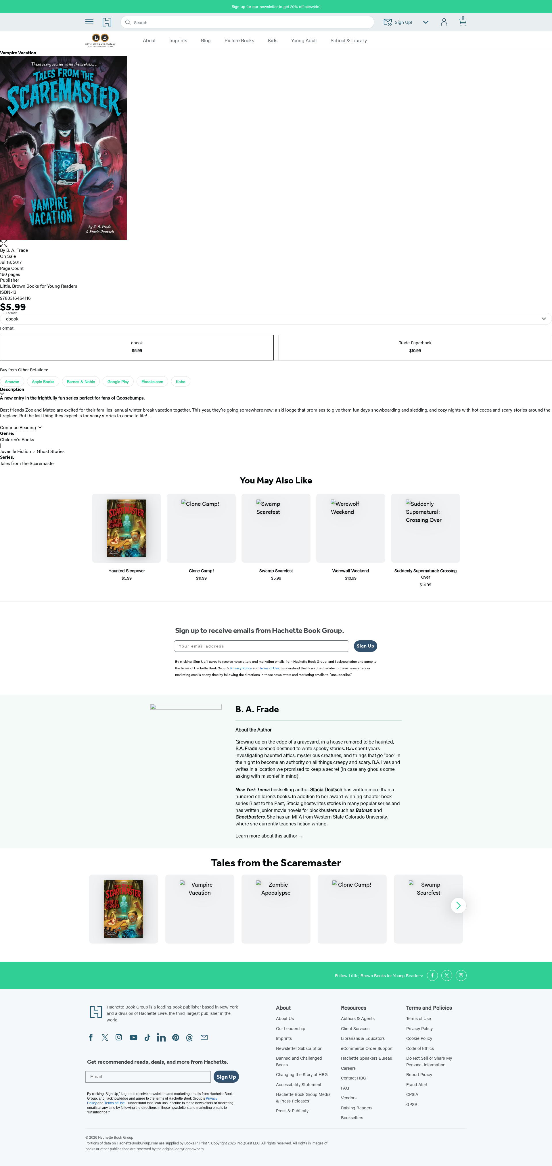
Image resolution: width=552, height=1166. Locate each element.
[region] (276, 909)
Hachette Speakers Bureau (366, 1058)
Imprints (284, 1038)
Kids (272, 40)
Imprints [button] (178, 40)
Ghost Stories (51, 451)
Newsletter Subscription (299, 1048)
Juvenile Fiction (15, 451)
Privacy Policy (419, 1028)
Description (12, 389)
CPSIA (412, 1094)
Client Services (355, 1028)
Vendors (348, 1097)
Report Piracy (419, 1074)
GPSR (411, 1104)
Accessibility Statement (298, 1084)
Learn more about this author (266, 835)
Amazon (12, 381)
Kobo (180, 381)
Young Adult (304, 40)
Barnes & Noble (81, 381)
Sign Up (365, 646)
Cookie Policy (419, 1038)
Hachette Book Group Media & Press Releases (303, 1097)
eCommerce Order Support (367, 1048)
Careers (348, 1068)
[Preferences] (425, 22)
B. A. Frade (17, 250)
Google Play (118, 381)
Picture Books (239, 40)
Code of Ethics (420, 1048)
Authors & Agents (358, 1018)
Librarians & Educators (363, 1038)
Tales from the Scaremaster (27, 463)
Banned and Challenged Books (299, 1061)
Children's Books (17, 439)
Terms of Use (418, 1018)
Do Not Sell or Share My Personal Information (429, 1061)
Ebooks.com (152, 381)
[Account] (444, 22)
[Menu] (89, 21)
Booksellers (352, 1117)
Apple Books (43, 381)
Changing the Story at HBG (302, 1074)
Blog (206, 40)
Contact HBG (353, 1078)
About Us (285, 1018)
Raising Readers (356, 1107)
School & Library (349, 40)
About (149, 40)
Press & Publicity (292, 1110)
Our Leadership (290, 1028)
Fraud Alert (417, 1084)
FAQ (345, 1088)
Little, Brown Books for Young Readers (38, 286)
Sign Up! (403, 22)
